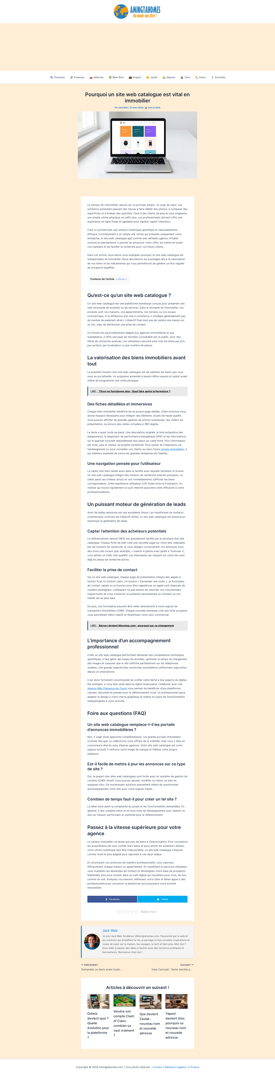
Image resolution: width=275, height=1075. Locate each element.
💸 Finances (77, 77)
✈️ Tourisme (57, 77)
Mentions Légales (175, 1067)
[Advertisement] (137, 47)
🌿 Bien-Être (116, 77)
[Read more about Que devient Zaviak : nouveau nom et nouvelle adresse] (151, 1001)
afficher (121, 279)
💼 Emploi (135, 77)
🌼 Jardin (152, 77)
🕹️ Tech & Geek (152, 107)
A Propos (193, 1067)
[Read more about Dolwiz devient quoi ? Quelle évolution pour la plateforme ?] (98, 1001)
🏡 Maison (169, 77)
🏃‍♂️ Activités (218, 77)
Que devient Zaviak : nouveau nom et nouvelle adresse (150, 1023)
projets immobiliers (172, 449)
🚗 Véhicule (96, 77)
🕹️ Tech (185, 77)
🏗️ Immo (200, 77)
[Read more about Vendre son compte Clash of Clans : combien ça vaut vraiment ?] (124, 1000)
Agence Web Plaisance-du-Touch (107, 688)
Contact (157, 1067)
